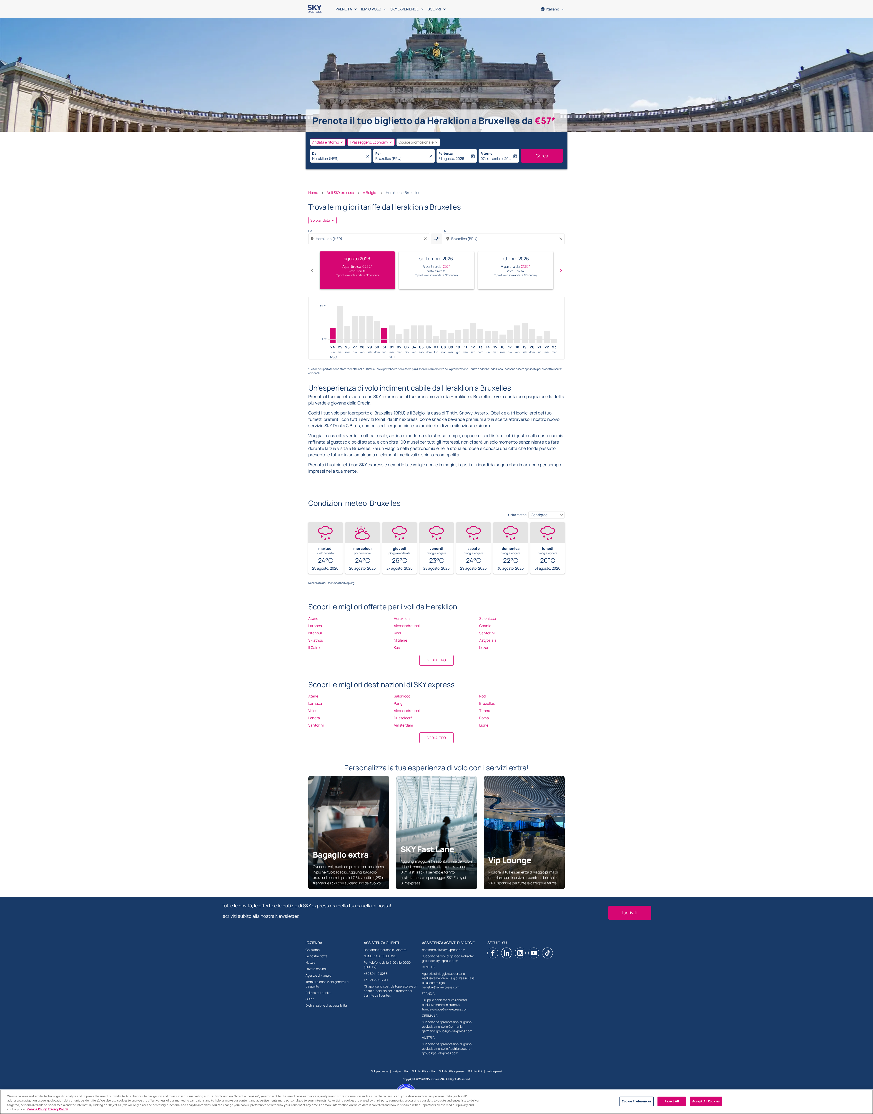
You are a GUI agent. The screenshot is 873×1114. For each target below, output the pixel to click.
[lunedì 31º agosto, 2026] (384, 335)
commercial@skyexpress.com (443, 950)
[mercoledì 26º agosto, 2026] (347, 334)
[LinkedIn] (506, 953)
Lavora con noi (316, 969)
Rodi (397, 632)
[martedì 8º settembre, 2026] (443, 336)
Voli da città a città (423, 1071)
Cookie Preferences (636, 1101)
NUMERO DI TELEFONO (380, 956)
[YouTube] (533, 953)
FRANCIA (428, 993)
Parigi (398, 703)
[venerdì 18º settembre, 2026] (517, 334)
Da (314, 153)
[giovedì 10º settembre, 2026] (458, 336)
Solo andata (320, 220)
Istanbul (315, 632)
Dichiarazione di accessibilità (326, 1005)
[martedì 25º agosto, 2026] (340, 324)
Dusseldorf (403, 717)
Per (378, 153)
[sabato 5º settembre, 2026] (421, 334)
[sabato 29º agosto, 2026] (369, 329)
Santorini (487, 632)
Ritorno (486, 153)
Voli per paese (379, 1071)
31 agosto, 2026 (451, 158)
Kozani (484, 647)
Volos (312, 710)
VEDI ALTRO (436, 660)
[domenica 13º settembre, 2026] (480, 336)
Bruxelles (487, 703)
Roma (484, 717)
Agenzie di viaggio (318, 975)
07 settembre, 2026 (496, 158)
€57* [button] (545, 120)
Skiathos (315, 640)
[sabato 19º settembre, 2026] (525, 333)
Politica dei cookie (318, 992)
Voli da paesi (494, 1071)
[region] (436, 1101)
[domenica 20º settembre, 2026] (532, 336)
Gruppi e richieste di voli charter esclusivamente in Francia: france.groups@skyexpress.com (445, 1004)
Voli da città (475, 1071)
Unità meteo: (517, 515)
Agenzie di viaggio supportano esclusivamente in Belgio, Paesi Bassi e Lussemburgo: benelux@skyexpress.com (448, 980)
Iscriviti (629, 913)
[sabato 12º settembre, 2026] (473, 333)
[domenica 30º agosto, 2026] (377, 332)
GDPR (310, 999)
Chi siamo (313, 950)
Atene (313, 618)
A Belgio (370, 192)
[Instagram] (520, 953)
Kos (397, 647)
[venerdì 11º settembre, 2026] (466, 336)
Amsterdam (403, 725)
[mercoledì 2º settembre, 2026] (399, 338)
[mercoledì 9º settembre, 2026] (451, 338)
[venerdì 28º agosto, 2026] (362, 329)
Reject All (672, 1101)
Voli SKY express (340, 192)
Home (313, 192)
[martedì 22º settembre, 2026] (547, 337)
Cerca (542, 156)
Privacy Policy (58, 1109)
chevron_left (312, 270)
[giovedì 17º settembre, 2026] (510, 336)
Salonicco (487, 618)
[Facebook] (492, 953)
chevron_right (561, 270)
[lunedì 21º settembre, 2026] (539, 339)
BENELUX (428, 967)
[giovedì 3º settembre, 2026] (406, 336)
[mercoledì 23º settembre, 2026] (554, 341)
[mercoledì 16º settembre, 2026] (502, 339)
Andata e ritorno (325, 142)
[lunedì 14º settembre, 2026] (488, 337)
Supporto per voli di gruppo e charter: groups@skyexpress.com (448, 958)
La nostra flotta (316, 956)
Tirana (484, 710)
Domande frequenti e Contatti (385, 950)
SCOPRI (437, 9)
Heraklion (402, 618)
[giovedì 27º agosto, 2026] (355, 329)
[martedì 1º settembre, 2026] (392, 334)
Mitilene (400, 640)
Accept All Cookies (706, 1101)
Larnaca (315, 625)
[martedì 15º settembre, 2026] (495, 337)
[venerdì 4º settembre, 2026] (414, 334)
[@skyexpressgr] (547, 953)
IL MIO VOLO (374, 9)
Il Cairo (314, 647)
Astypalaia (488, 640)
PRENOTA (347, 9)
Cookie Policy (37, 1109)
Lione (483, 725)
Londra (314, 717)
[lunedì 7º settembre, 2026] (436, 339)
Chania (485, 625)
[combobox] (338, 158)
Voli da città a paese (451, 1071)
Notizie (310, 962)
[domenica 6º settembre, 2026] (428, 334)
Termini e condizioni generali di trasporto (327, 984)
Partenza (446, 153)
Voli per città (400, 1071)
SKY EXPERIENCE (407, 9)
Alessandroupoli (407, 625)
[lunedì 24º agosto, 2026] (333, 335)
